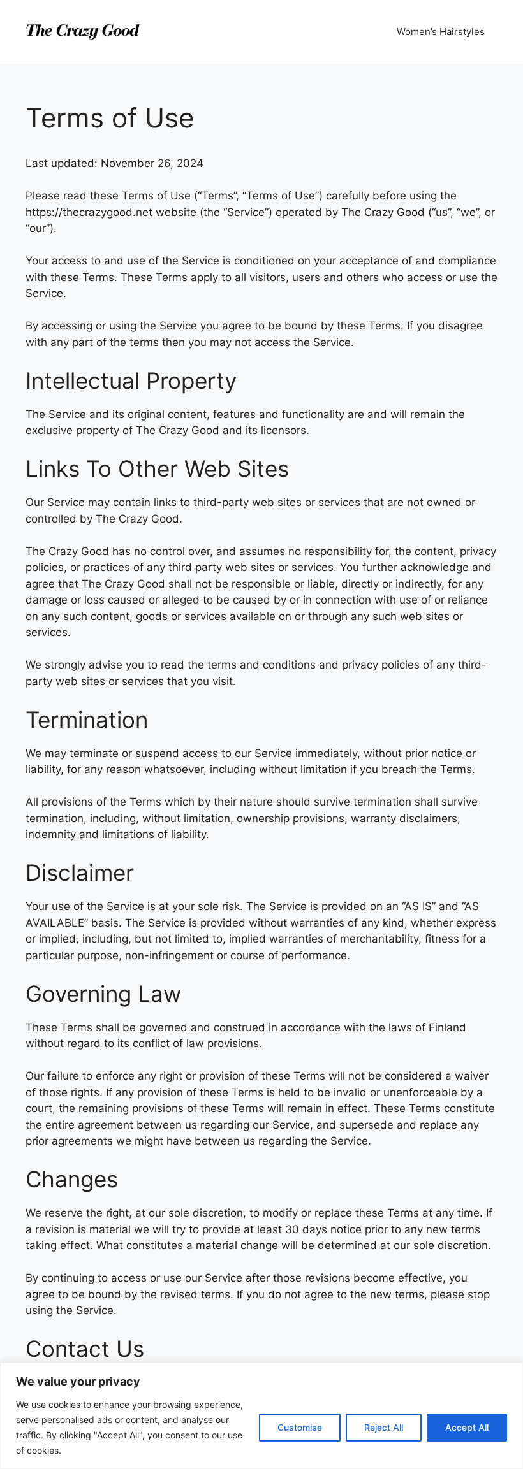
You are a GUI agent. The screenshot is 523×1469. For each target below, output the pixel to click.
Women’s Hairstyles (441, 31)
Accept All (467, 1427)
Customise (299, 1427)
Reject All (383, 1427)
